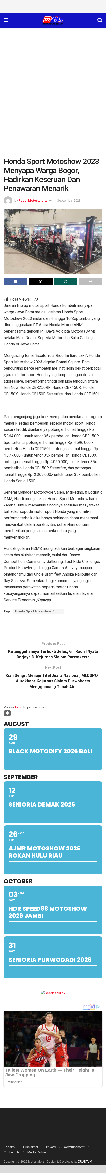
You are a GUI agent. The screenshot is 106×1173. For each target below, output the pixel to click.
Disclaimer (30, 1147)
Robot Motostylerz (32, 200)
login (18, 707)
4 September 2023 (68, 200)
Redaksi (9, 1147)
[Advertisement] (53, 83)
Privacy (51, 1147)
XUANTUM (85, 1161)
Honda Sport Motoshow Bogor (38, 611)
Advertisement (74, 1147)
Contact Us (11, 1152)
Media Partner (37, 1152)
